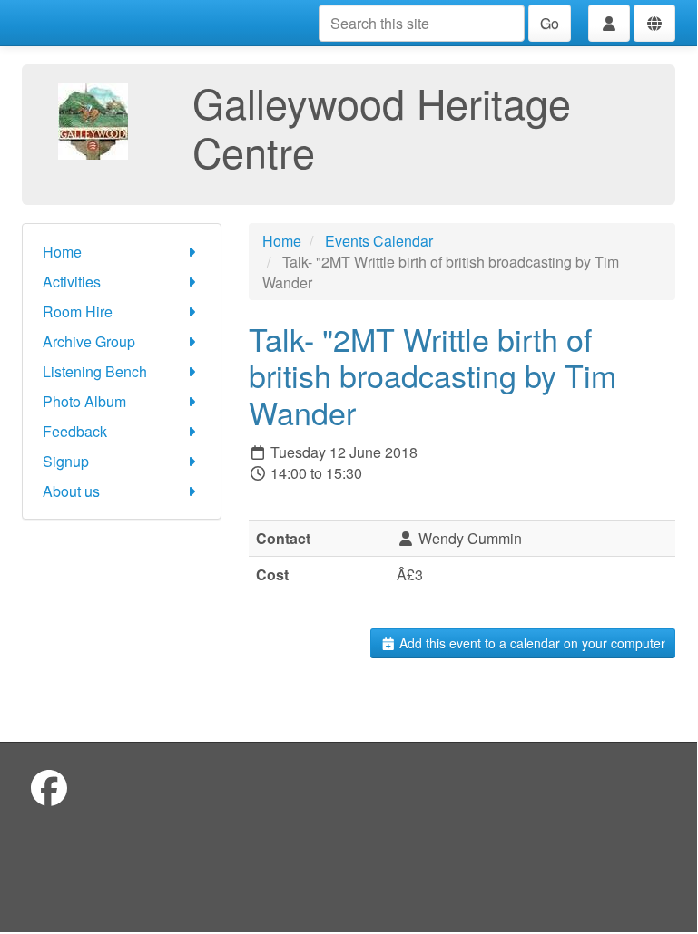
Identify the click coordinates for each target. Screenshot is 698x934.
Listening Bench (95, 371)
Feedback (75, 431)
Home (62, 251)
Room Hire (78, 311)
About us (71, 491)
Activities (72, 281)
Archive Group (89, 341)
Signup (66, 461)
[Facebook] (49, 786)
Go (549, 23)
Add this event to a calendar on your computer (530, 643)
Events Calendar (379, 240)
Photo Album (84, 401)
